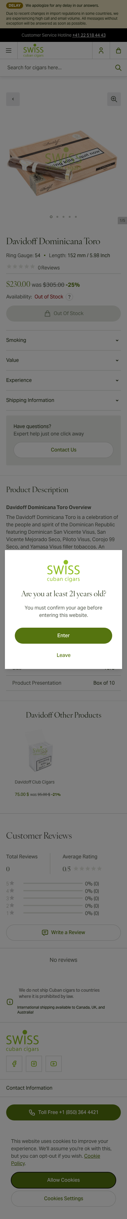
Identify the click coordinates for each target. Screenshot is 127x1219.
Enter (63, 635)
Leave (64, 655)
